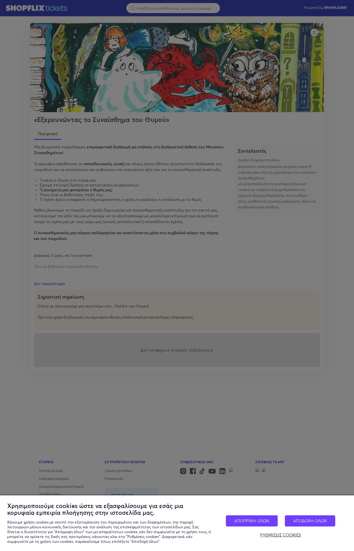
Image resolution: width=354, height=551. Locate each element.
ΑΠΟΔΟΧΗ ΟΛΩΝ (310, 520)
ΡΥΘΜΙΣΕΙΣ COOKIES (280, 535)
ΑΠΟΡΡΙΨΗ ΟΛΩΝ (251, 520)
